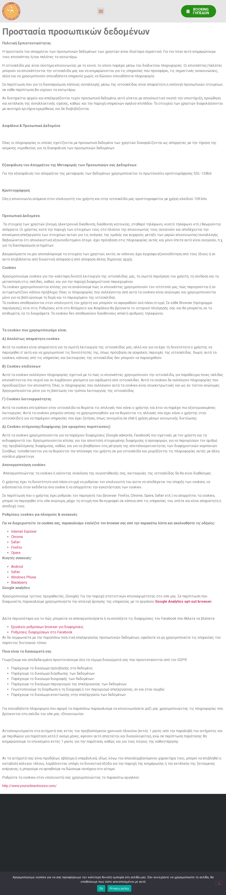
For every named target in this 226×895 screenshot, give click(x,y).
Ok (101, 888)
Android (17, 567)
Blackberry (19, 582)
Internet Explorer (24, 531)
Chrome (17, 537)
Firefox (16, 547)
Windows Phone (23, 577)
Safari (15, 542)
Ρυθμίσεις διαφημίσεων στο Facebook (41, 632)
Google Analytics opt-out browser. (183, 601)
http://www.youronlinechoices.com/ (29, 786)
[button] (100, 11)
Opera (15, 553)
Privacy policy (119, 888)
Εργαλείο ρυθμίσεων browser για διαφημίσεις (47, 627)
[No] (219, 883)
